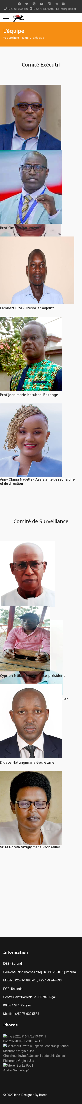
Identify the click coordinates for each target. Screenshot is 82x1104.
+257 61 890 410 (17, 8)
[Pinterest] (34, 4)
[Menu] (6, 18)
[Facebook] (19, 4)
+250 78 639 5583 (43, 8)
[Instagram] (56, 4)
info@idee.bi (68, 8)
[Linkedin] (49, 4)
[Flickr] (63, 4)
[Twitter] (26, 4)
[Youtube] (42, 4)
